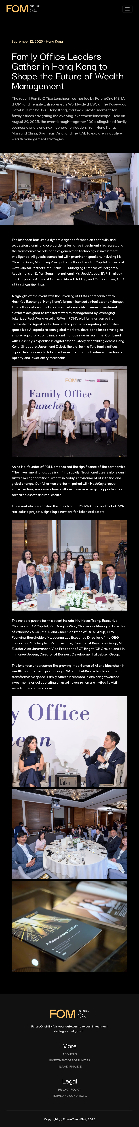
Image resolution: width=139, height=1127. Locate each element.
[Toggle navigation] (127, 9)
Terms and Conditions (69, 1095)
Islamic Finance (70, 1066)
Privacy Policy (69, 1089)
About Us (69, 1054)
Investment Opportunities (69, 1060)
